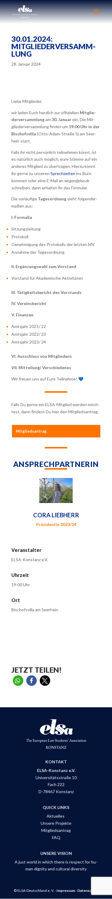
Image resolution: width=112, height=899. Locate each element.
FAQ (56, 837)
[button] (18, 680)
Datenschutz (88, 890)
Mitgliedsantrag (31, 431)
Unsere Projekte (56, 823)
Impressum (65, 890)
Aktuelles (56, 815)
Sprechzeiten (62, 173)
